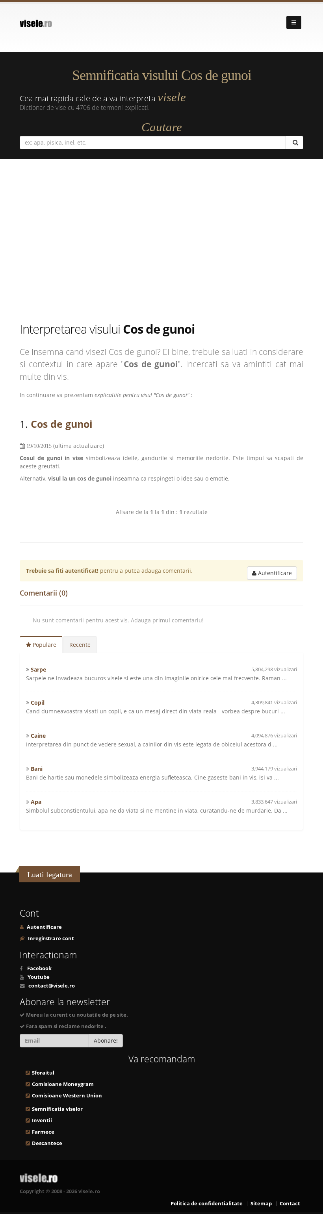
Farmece (43, 1132)
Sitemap (261, 1203)
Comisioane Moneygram (63, 1084)
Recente (80, 644)
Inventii (42, 1120)
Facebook (39, 968)
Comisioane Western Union (67, 1095)
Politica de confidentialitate (207, 1203)
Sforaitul (43, 1072)
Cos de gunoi (62, 424)
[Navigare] (293, 22)
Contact (290, 1203)
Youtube (39, 977)
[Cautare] (294, 142)
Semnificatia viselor (57, 1109)
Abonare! (106, 1040)
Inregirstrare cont (50, 938)
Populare (43, 644)
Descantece (47, 1143)
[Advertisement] (161, 242)
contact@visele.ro (51, 985)
